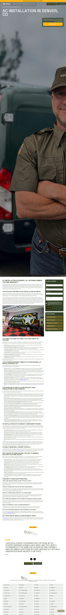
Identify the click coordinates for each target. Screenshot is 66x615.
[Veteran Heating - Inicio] (6, 4)
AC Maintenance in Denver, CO (52, 328)
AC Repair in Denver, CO (51, 325)
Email (47, 287)
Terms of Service (53, 304)
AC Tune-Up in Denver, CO (51, 317)
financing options (19, 450)
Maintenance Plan (26, 3)
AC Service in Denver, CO (51, 319)
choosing (5, 518)
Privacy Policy (49, 304)
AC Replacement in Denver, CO (52, 322)
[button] (15, 4)
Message (47, 296)
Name (47, 283)
